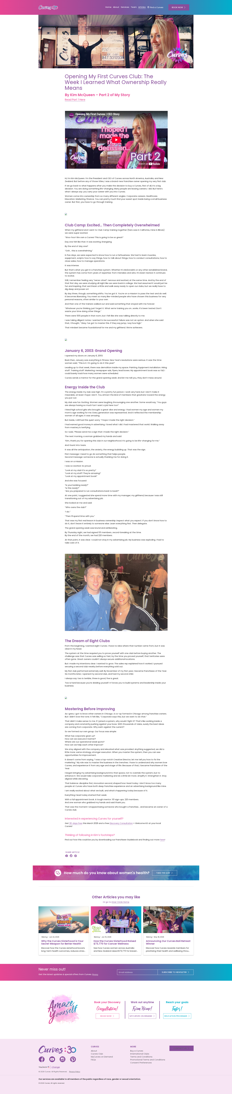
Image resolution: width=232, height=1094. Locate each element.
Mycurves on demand (141, 1016)
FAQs (93, 1059)
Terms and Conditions (141, 1056)
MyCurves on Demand (102, 1056)
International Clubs (139, 1053)
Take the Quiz (163, 872)
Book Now (106, 1016)
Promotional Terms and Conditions (147, 1059)
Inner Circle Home (120, 902)
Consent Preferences (141, 1062)
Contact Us (180, 1048)
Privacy (95, 974)
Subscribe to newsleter (174, 972)
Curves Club (97, 1053)
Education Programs (175, 1016)
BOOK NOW (177, 7)
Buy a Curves (136, 1050)
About (94, 1050)
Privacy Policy (74, 1071)
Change (56, 1067)
